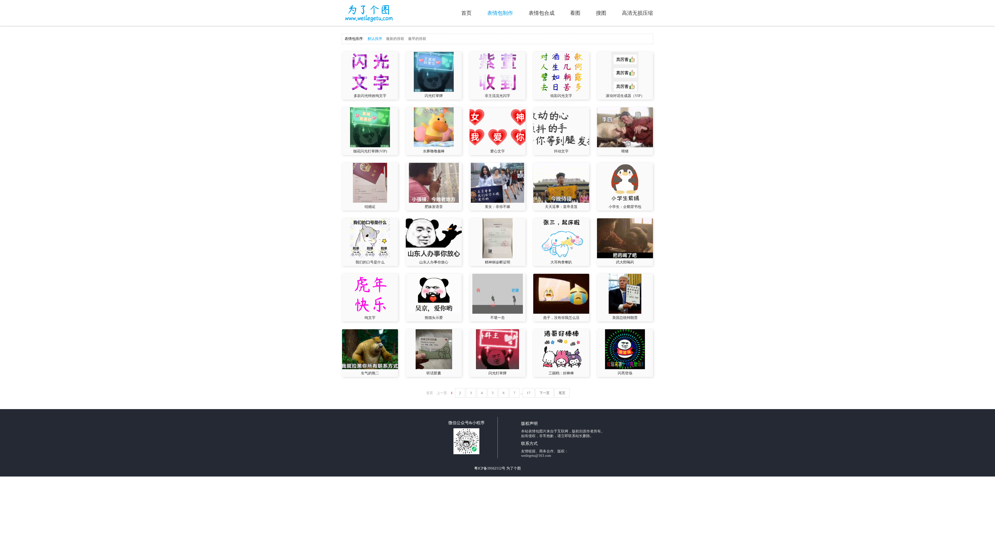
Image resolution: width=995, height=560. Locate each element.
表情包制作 (500, 13)
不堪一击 (497, 318)
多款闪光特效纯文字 (370, 96)
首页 (466, 13)
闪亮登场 (625, 373)
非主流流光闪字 (497, 96)
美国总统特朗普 (625, 318)
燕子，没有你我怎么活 (561, 318)
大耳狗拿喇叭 (561, 262)
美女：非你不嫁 (497, 207)
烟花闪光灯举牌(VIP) (370, 151)
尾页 (562, 393)
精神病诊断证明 (497, 262)
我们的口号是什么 (370, 262)
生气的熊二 (370, 373)
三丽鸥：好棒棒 (561, 373)
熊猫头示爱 (434, 318)
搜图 (601, 13)
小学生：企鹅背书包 (625, 207)
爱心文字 (497, 151)
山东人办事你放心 (433, 262)
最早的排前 (417, 39)
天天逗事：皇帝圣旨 (561, 207)
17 (528, 393)
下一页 (544, 393)
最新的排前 (395, 39)
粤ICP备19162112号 (489, 468)
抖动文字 (561, 151)
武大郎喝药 (625, 262)
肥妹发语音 (434, 207)
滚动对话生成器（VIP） (625, 96)
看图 (575, 13)
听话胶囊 (434, 373)
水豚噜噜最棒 (434, 151)
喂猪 (625, 151)
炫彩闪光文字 (561, 96)
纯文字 (370, 318)
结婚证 (370, 207)
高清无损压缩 (637, 13)
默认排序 (375, 39)
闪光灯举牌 (434, 96)
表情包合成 (542, 13)
